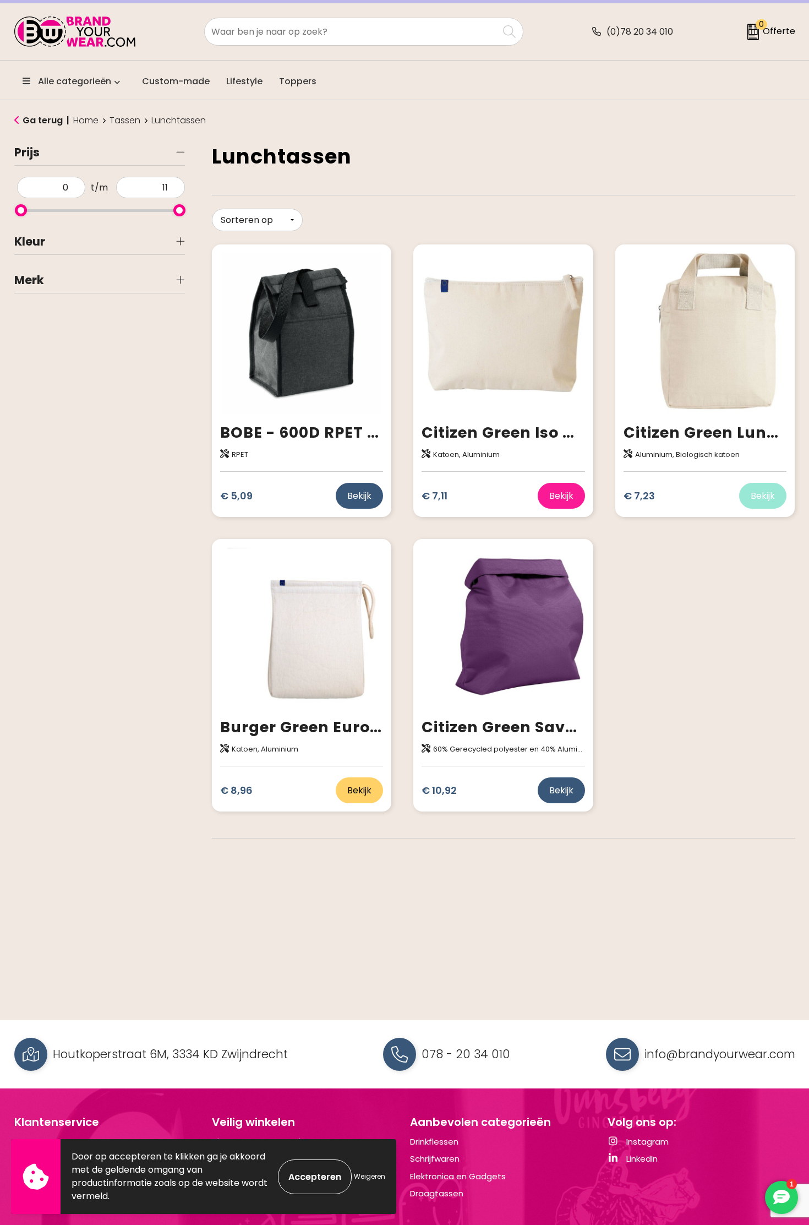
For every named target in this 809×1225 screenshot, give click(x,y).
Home (86, 121)
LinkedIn (641, 1158)
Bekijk (359, 495)
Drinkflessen (434, 1141)
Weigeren (369, 1176)
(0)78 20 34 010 (639, 31)
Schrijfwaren (435, 1158)
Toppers (297, 81)
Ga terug (43, 120)
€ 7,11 (434, 495)
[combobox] (351, 31)
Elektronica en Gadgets (458, 1176)
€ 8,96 (236, 790)
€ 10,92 (439, 790)
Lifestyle (244, 81)
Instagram (646, 1141)
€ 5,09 (236, 495)
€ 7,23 (639, 495)
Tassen (125, 121)
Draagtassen (436, 1193)
